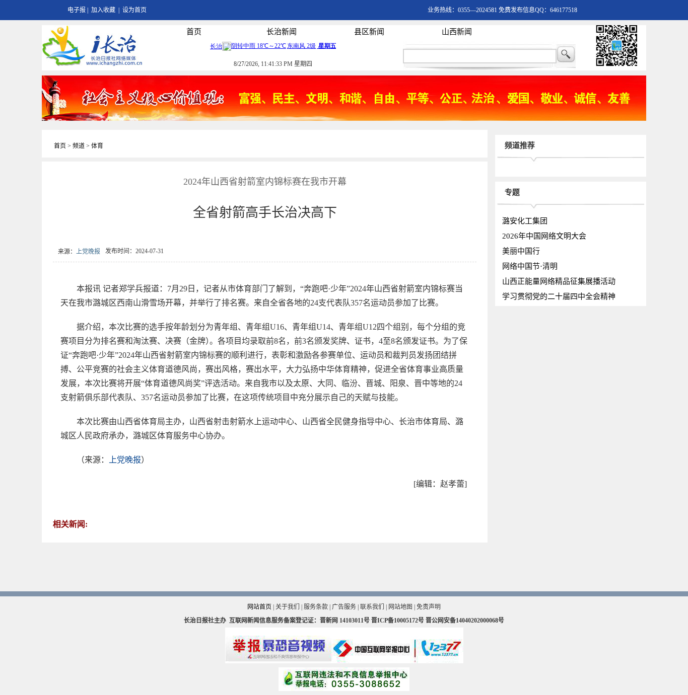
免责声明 (429, 606)
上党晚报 (88, 251)
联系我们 (372, 606)
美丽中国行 (521, 251)
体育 (97, 145)
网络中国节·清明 (530, 266)
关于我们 (288, 606)
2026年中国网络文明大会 (544, 236)
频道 (79, 145)
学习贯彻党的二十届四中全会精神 (558, 296)
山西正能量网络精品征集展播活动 (558, 281)
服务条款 (316, 606)
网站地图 (400, 606)
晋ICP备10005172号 (397, 620)
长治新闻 (281, 32)
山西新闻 (457, 32)
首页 (193, 32)
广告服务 (344, 606)
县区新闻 (369, 32)
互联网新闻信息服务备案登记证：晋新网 (283, 620)
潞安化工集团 (524, 221)
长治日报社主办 (205, 620)
